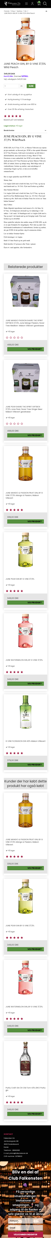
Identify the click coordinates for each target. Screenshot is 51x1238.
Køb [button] (31, 86)
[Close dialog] (48, 1164)
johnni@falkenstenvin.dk (18, 1153)
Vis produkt (35, 349)
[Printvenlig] (46, 11)
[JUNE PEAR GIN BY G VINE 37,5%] (25, 554)
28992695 (16, 1150)
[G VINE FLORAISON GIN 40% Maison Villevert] (25, 716)
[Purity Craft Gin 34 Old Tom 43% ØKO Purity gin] (25, 1063)
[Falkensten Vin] (12, 3)
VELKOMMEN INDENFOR (25, 1234)
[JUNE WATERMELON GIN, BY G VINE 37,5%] (25, 635)
